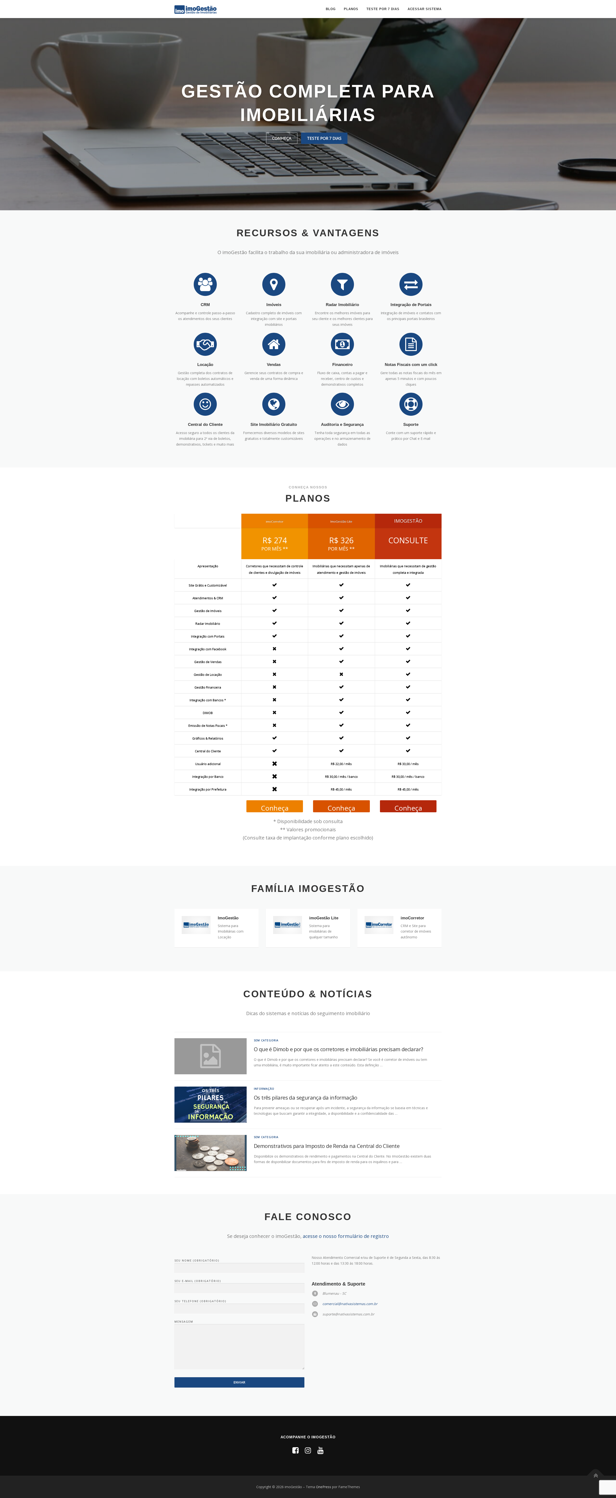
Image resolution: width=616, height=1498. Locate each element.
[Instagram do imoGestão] (308, 1450)
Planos (351, 9)
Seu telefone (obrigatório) (200, 1301)
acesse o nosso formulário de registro (346, 1236)
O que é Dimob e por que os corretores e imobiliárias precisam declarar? (338, 1049)
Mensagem (183, 1321)
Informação (264, 1088)
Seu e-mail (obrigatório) (197, 1281)
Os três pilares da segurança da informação (305, 1097)
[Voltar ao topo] (595, 1475)
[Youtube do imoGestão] (320, 1450)
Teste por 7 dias (382, 9)
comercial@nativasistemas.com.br (350, 1303)
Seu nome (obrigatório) (196, 1260)
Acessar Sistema (425, 9)
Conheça (281, 138)
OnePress (323, 1487)
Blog (331, 9)
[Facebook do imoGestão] (295, 1450)
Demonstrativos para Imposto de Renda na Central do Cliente (326, 1145)
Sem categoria (266, 1040)
